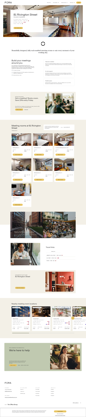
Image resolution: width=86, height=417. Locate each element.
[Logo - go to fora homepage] (8, 3)
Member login (22, 393)
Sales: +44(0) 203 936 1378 (23, 365)
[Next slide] (72, 318)
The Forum (71, 2)
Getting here (53, 251)
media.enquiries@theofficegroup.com (11, 397)
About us (21, 389)
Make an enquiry (19, 109)
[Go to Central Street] (41, 324)
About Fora (49, 2)
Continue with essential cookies (60, 415)
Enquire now (16, 235)
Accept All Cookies (60, 411)
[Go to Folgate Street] (61, 324)
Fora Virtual (37, 395)
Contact (79, 2)
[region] (43, 412)
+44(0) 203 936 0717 (66, 127)
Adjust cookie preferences (60, 413)
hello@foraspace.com (8, 391)
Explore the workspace (20, 287)
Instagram (52, 391)
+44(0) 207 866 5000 (8, 389)
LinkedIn (52, 389)
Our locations (55, 2)
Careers (21, 391)
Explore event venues (51, 235)
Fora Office (37, 389)
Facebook (52, 395)
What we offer (63, 2)
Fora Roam (37, 393)
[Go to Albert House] (21, 324)
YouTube (52, 393)
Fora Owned (38, 391)
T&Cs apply (26, 109)
